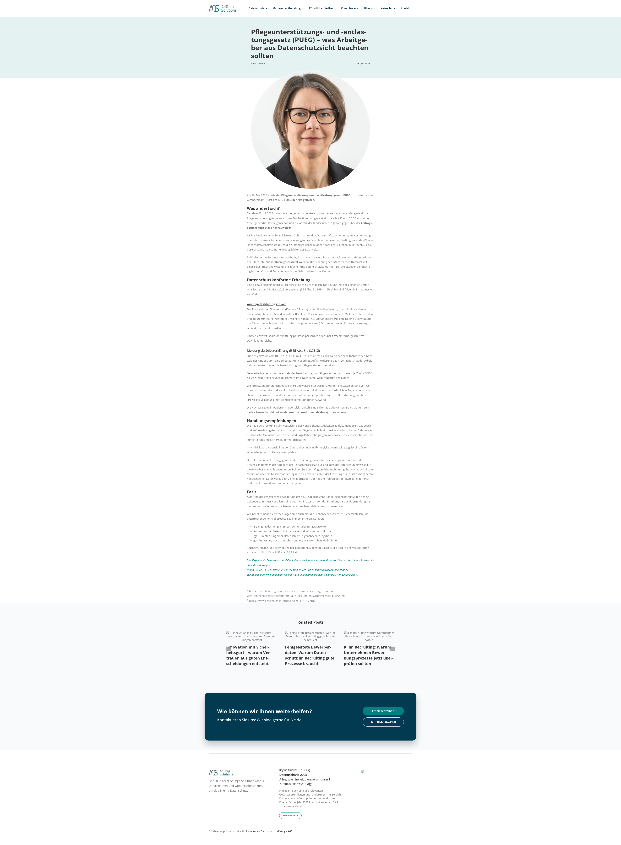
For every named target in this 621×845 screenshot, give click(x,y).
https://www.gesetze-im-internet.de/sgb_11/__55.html (282, 601)
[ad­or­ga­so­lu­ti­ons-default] (222, 6)
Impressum (252, 831)
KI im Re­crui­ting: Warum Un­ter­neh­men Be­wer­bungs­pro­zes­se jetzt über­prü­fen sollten (369, 655)
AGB (290, 831)
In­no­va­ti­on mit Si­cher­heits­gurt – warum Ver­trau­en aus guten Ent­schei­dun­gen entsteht (248, 655)
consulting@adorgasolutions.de (330, 570)
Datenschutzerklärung (273, 831)
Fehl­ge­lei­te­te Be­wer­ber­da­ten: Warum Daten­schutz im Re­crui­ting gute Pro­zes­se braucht (309, 655)
